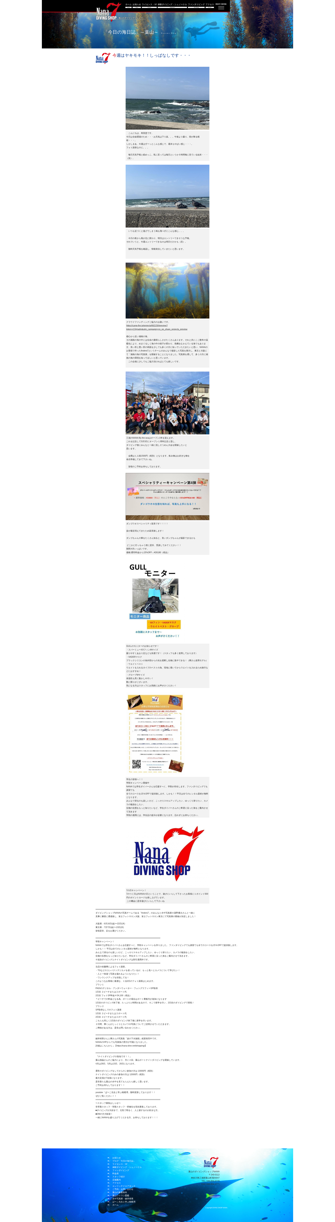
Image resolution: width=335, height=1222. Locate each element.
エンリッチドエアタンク (123, 1186)
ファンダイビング (120, 1170)
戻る (168, 1142)
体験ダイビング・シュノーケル (127, 1167)
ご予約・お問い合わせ (122, 1189)
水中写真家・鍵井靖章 (122, 1199)
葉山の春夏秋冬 (119, 1192)
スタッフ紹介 (118, 1177)
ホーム (115, 1205)
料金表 (115, 1173)
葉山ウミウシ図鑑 (120, 1195)
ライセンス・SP (119, 1164)
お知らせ (116, 1158)
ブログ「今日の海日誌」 (123, 1161)
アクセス (116, 1183)
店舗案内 (116, 1180)
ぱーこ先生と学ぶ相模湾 (123, 1202)
